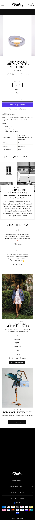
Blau (17, 93)
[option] (17, 11)
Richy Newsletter (17, 486)
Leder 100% (17, 85)
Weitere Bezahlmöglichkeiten (17, 109)
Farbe (17, 89)
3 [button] (19, 58)
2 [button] (17, 58)
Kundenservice (17, 481)
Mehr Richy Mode (17, 492)
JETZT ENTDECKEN (17, 422)
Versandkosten (26, 75)
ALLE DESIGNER (17, 362)
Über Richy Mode (17, 498)
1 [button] (16, 58)
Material (17, 81)
